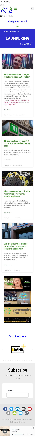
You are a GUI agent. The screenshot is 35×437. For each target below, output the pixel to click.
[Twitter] (11, 409)
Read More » (7, 109)
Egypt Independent (9, 104)
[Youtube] (30, 409)
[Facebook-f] (5, 409)
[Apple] (8, 413)
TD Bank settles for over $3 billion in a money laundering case (17, 143)
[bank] (17, 322)
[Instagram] (24, 409)
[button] (15, 8)
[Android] (14, 413)
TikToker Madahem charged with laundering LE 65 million (17, 75)
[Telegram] (21, 413)
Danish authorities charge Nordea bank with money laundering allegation (15, 246)
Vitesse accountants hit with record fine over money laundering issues (17, 193)
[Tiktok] (27, 413)
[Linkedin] (17, 409)
